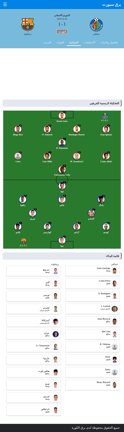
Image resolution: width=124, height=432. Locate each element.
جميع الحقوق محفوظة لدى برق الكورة (96, 427)
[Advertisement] (62, 71)
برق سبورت (111, 4)
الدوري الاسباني (62, 15)
